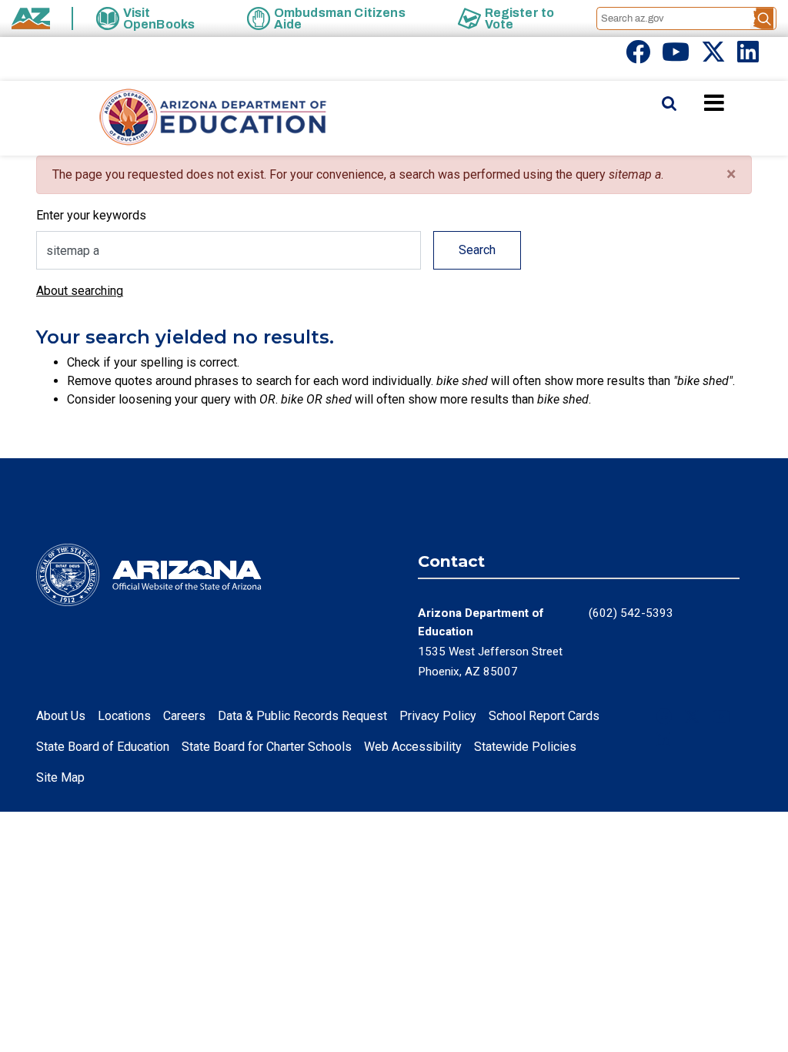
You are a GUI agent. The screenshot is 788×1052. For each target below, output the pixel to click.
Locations (124, 716)
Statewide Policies (525, 746)
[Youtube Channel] (676, 56)
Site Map (60, 777)
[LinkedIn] (748, 56)
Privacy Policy (437, 716)
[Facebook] (638, 56)
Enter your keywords (91, 215)
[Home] (182, 118)
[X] (713, 56)
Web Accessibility (413, 746)
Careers (184, 716)
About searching (79, 290)
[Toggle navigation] (740, 102)
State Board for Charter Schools (267, 746)
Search (477, 250)
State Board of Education (102, 746)
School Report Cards (544, 716)
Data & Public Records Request (302, 716)
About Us (60, 716)
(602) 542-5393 (631, 613)
